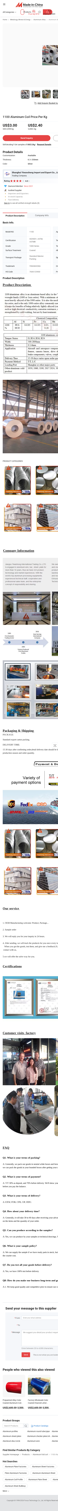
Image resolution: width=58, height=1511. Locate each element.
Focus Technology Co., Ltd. (34, 1500)
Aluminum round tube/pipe (38, 1431)
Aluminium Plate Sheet (37, 1479)
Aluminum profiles (10, 1431)
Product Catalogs (40, 1425)
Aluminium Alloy (39, 19)
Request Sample (44, 144)
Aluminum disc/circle (11, 1441)
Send (26, 1354)
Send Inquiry (27, 138)
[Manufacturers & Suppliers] (29, 4)
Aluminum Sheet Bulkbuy (15, 1486)
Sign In (7, 203)
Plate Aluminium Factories (16, 1473)
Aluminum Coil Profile (14, 1479)
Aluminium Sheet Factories (43, 1466)
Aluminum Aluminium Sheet (43, 1473)
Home (5, 19)
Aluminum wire (33, 1441)
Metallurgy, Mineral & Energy (20, 19)
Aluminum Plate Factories (15, 1466)
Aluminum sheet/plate (12, 1436)
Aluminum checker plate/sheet (39, 1436)
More (5, 1491)
